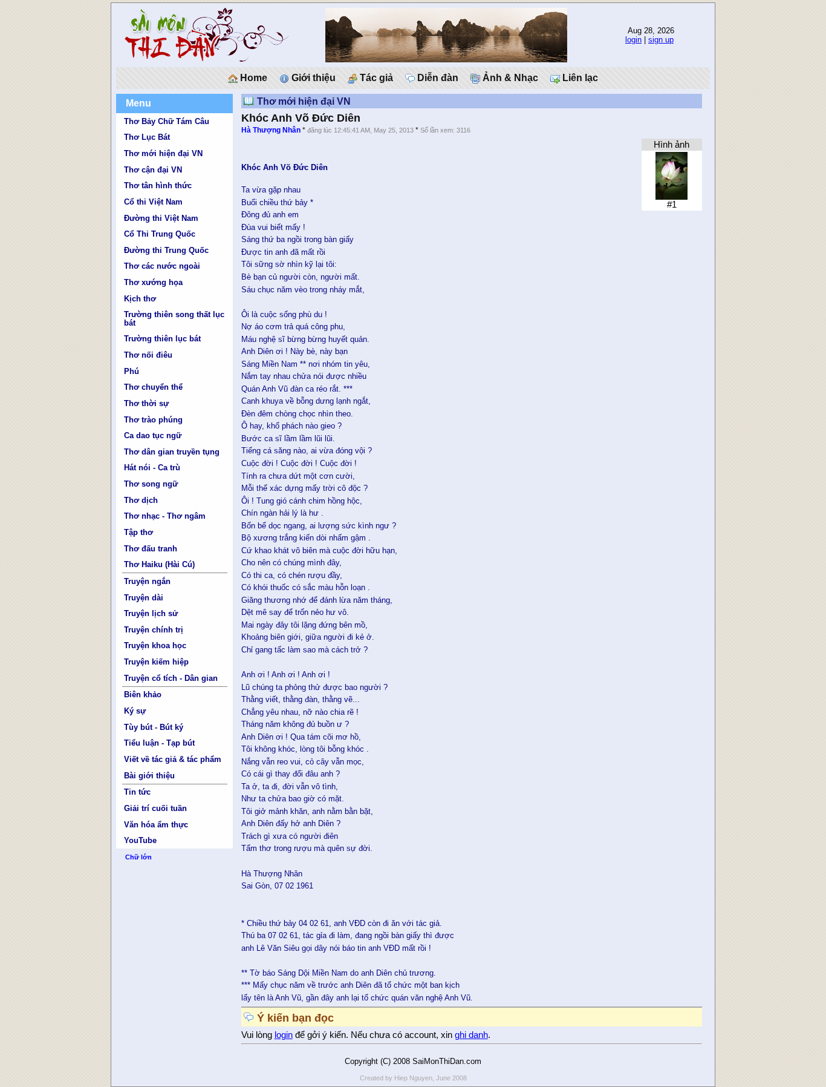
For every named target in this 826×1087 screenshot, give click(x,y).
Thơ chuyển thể (153, 387)
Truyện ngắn (147, 581)
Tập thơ (138, 532)
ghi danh (471, 1035)
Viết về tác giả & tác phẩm (172, 759)
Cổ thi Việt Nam (153, 201)
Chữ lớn (138, 857)
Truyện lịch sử (151, 613)
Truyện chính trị (153, 629)
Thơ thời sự (146, 403)
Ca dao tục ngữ (152, 435)
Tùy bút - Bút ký (153, 727)
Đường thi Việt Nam (161, 218)
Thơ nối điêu (148, 355)
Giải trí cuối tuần (155, 808)
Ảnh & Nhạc (509, 78)
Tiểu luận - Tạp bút (159, 742)
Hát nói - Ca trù (152, 467)
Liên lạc (579, 78)
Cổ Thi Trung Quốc (159, 233)
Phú (131, 371)
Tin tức (137, 791)
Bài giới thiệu (149, 775)
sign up (661, 39)
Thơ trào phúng (153, 419)
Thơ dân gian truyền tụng (172, 451)
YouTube (140, 840)
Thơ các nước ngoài (162, 266)
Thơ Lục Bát (147, 137)
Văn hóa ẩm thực (156, 824)
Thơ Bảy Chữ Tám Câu (166, 121)
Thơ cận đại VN (153, 169)
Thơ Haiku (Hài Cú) (159, 564)
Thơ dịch (141, 500)
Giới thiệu (312, 78)
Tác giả (375, 78)
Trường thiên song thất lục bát (174, 318)
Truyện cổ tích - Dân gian (171, 678)
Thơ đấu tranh (150, 548)
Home (252, 78)
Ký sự (135, 710)
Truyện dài (143, 597)
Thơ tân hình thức (158, 185)
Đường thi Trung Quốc (166, 250)
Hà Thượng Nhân (271, 130)
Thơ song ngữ (151, 483)
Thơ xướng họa (153, 282)
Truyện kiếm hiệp (156, 661)
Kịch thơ (140, 298)
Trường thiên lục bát (162, 338)
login (633, 39)
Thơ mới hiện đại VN (163, 153)
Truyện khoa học (155, 645)
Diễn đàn (436, 78)
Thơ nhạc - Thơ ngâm (165, 516)
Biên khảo (142, 694)
